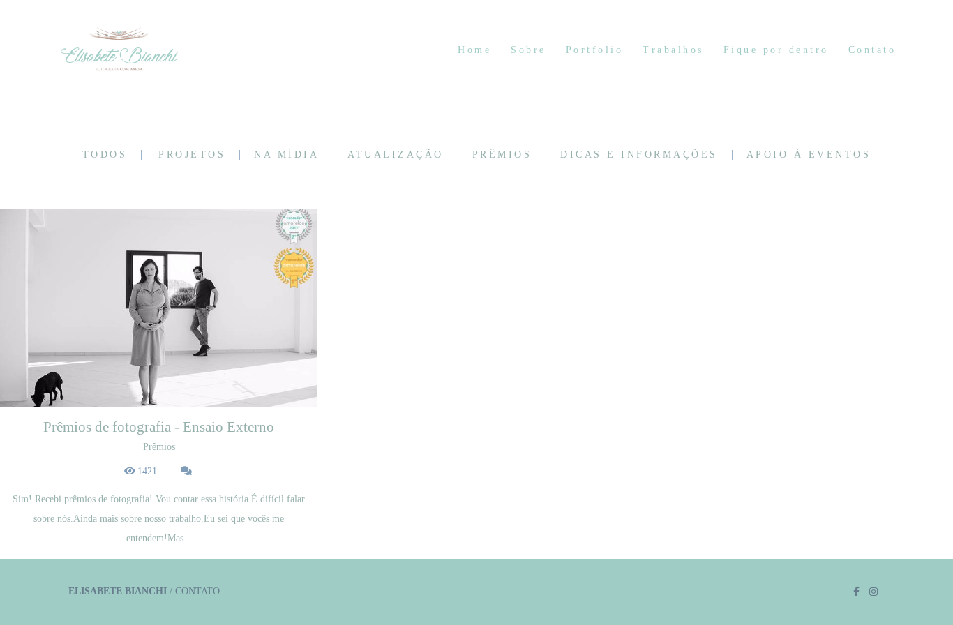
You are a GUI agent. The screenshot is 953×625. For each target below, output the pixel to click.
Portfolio (595, 50)
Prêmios (502, 155)
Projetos (191, 155)
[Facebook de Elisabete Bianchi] (856, 592)
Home (474, 50)
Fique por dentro (776, 50)
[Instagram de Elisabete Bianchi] (873, 592)
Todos (105, 155)
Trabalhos (673, 50)
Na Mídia (286, 155)
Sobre (528, 50)
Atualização (395, 155)
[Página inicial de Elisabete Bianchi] (147, 50)
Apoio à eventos (808, 155)
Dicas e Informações (639, 155)
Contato (872, 50)
